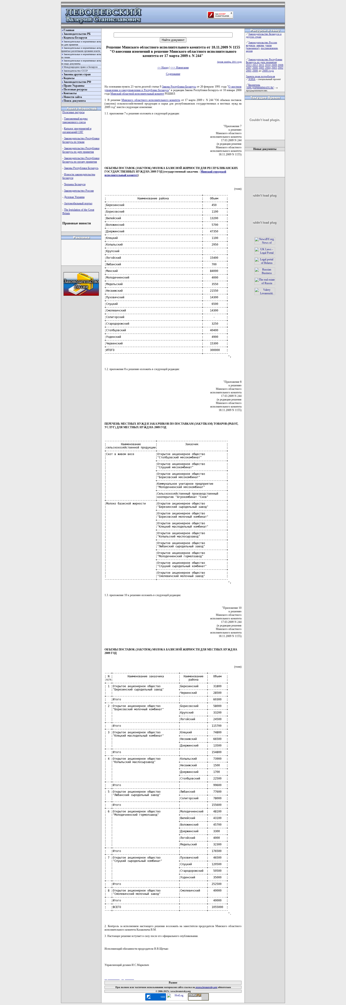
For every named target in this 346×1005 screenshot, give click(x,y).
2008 (280, 65)
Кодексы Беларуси (75, 37)
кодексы (250, 45)
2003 (274, 67)
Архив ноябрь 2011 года (229, 62)
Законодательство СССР (76, 70)
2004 (268, 67)
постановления (269, 48)
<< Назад (163, 67)
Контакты (70, 93)
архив (249, 50)
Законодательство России (79, 190)
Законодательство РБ (77, 34)
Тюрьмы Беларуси (74, 184)
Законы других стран (77, 74)
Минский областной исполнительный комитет (137, 93)
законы (260, 45)
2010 (268, 65)
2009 (274, 65)
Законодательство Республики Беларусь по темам (80, 140)
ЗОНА (251, 79)
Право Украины (74, 85)
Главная (69, 30)
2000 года (268, 70)
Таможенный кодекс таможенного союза (75, 120)
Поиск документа (75, 100)
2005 (261, 67)
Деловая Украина (74, 197)
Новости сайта (73, 97)
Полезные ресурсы (75, 89)
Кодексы (69, 78)
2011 (261, 65)
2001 (249, 70)
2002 (280, 67)
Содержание (173, 74)
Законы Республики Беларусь (81, 168)
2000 (255, 70)
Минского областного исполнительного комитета (150, 100)
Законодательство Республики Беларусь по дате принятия (80, 150)
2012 (255, 65)
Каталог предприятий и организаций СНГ (76, 130)
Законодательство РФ (77, 82)
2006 (255, 67)
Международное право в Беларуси (80, 67)
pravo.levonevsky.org (206, 987)
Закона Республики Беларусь (179, 86)
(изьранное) (252, 48)
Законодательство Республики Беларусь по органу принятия (80, 160)
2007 (249, 67)
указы (268, 45)
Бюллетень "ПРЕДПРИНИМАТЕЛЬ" (260, 86)
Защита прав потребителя (260, 76)
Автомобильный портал (78, 203)
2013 (249, 65)
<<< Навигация (179, 67)
